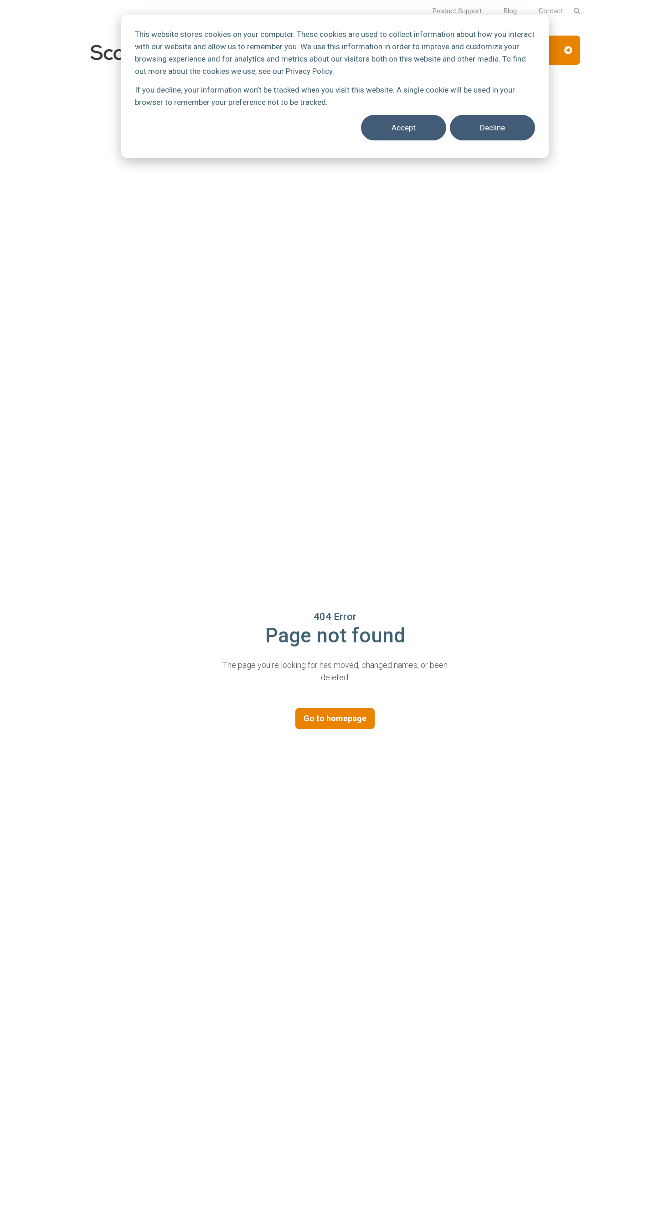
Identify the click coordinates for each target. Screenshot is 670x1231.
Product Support (457, 11)
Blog (510, 11)
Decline (492, 127)
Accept (404, 127)
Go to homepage (335, 718)
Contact (551, 11)
